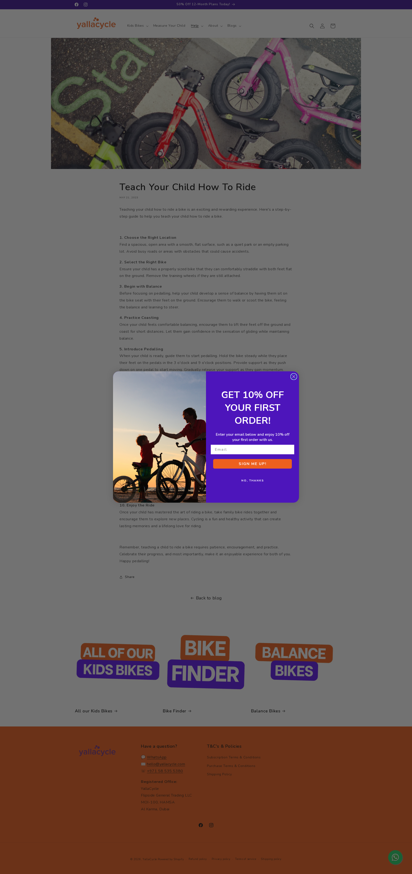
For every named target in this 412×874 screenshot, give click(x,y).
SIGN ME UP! (253, 463)
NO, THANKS (252, 480)
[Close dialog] (294, 376)
